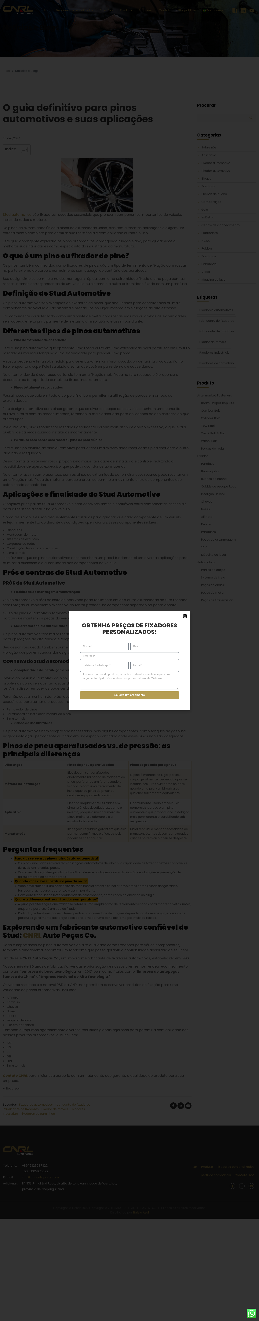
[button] (185, 616)
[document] (129, 660)
